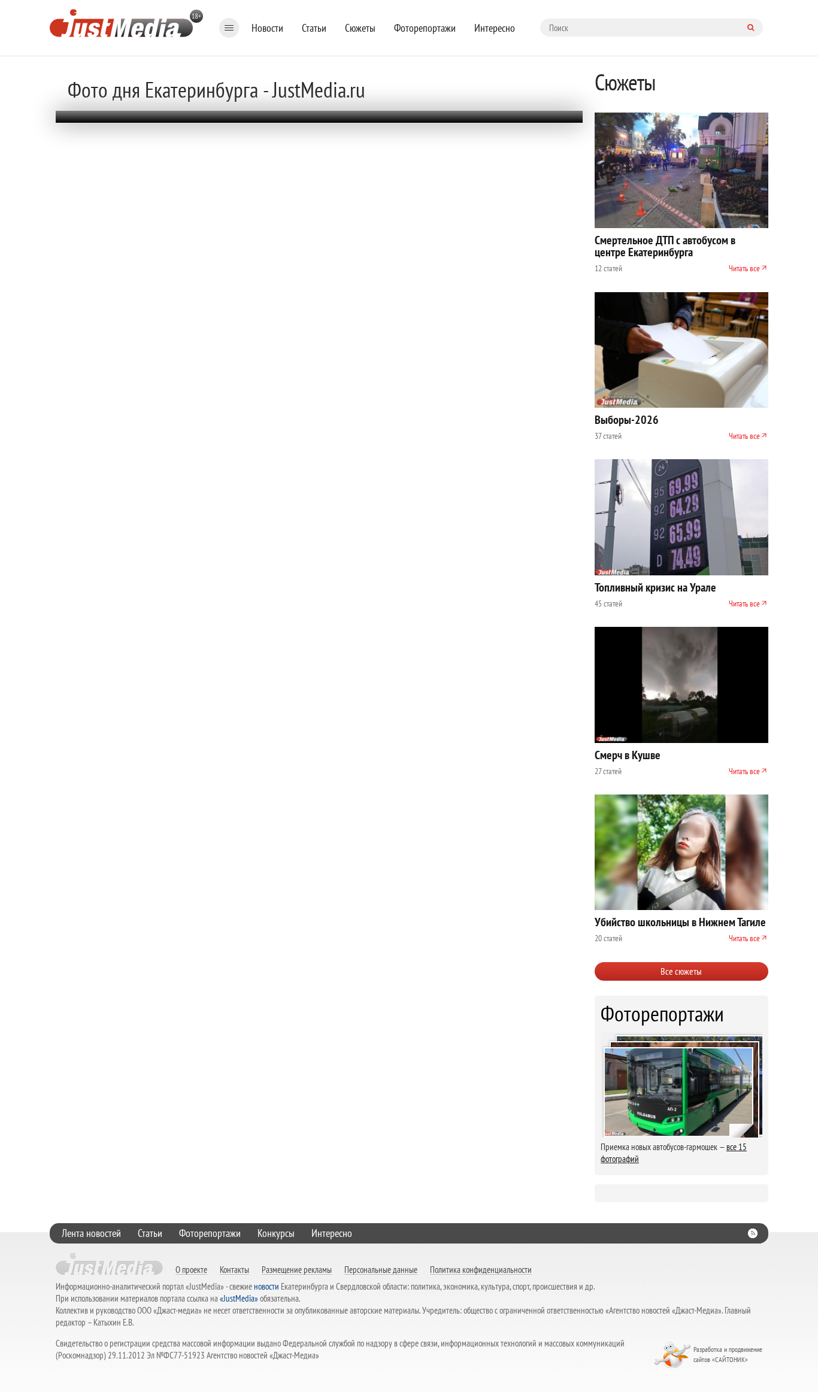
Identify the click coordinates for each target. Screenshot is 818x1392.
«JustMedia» (239, 1298)
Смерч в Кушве (628, 755)
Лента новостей (91, 1233)
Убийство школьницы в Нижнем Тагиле (680, 922)
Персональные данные (380, 1269)
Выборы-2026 (627, 420)
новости (266, 1286)
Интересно (494, 28)
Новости (267, 28)
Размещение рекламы (297, 1269)
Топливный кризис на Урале (655, 587)
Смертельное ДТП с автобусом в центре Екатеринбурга (665, 246)
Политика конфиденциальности (481, 1269)
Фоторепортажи (425, 28)
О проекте (191, 1269)
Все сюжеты (681, 971)
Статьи (314, 28)
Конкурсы (276, 1233)
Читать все (744, 268)
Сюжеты (360, 28)
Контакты (234, 1269)
